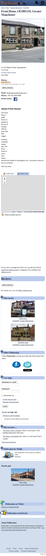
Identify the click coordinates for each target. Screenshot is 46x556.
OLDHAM (26, 7)
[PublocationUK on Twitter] (27, 368)
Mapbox (20, 211)
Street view (24, 173)
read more (18, 456)
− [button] (4, 182)
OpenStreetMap (28, 211)
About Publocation (31, 548)
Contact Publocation (28, 551)
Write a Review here (25, 290)
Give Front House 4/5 (8, 82)
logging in (24, 270)
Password (6, 389)
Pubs (7, 7)
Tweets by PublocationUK (10, 507)
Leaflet (13, 211)
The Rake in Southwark (11, 436)
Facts (21, 548)
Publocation (10, 173)
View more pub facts (9, 442)
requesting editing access (10, 270)
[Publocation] (12, 5)
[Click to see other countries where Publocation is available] (25, 4)
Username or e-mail (9, 382)
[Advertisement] (23, 133)
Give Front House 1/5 (2, 82)
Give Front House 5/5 (10, 82)
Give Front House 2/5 (4, 82)
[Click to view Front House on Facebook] (15, 99)
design (42, 554)
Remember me (9, 395)
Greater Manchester (16, 7)
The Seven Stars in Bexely (12, 430)
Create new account (9, 399)
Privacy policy (14, 551)
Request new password (11, 402)
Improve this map (38, 211)
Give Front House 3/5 (6, 82)
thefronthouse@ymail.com (17, 93)
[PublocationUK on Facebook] (16, 368)
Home (3, 7)
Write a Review (7, 88)
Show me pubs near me (13, 214)
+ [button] (4, 178)
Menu (42, 3)
